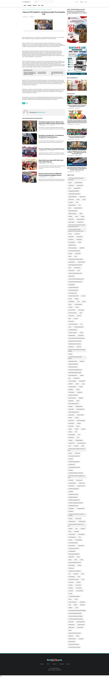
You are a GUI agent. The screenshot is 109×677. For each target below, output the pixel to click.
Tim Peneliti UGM (79, 590)
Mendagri (70, 406)
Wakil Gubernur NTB (80, 621)
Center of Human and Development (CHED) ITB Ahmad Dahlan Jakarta (76, 225)
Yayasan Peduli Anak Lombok (74, 647)
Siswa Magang (71, 576)
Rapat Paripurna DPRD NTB (74, 554)
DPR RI (79, 242)
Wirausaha (71, 635)
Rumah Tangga (71, 565)
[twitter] (80, 5)
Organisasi (76, 445)
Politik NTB (77, 531)
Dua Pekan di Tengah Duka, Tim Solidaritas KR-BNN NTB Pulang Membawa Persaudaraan (30, 73)
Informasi (76, 318)
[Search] (53, 2)
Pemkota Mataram (72, 483)
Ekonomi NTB (77, 253)
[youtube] (86, 5)
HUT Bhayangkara (78, 304)
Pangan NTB (77, 453)
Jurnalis (81, 332)
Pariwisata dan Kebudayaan (74, 461)
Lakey (83, 383)
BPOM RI (70, 216)
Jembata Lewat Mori (73, 332)
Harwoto (83, 295)
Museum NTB (71, 423)
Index (86, 1)
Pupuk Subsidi (81, 545)
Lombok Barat (71, 392)
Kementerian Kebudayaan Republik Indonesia (75, 357)
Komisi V (81, 375)
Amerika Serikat (80, 185)
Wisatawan (81, 638)
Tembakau (71, 587)
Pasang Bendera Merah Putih (74, 467)
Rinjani (70, 559)
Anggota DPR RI (77, 188)
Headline (29, 5)
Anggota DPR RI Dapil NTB (74, 191)
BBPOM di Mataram (72, 213)
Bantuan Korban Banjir (73, 210)
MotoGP (70, 417)
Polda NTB (83, 528)
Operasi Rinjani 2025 (81, 443)
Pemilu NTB (71, 480)
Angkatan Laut (82, 196)
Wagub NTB (71, 621)
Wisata (77, 635)
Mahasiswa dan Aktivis (73, 395)
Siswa (83, 573)
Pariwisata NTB (72, 464)
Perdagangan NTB (80, 508)
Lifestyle (81, 386)
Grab (78, 270)
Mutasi (78, 426)
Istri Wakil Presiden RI (73, 329)
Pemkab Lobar (79, 480)
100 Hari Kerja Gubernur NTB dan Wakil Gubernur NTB (75, 179)
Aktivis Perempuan (78, 182)
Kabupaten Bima (72, 335)
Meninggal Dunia (79, 406)
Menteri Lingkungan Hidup (74, 412)
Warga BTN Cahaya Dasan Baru (75, 633)
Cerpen (70, 233)
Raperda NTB (71, 556)
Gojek (70, 267)
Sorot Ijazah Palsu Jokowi (73, 579)
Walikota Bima (71, 627)
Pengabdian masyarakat (73, 505)
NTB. (79, 434)
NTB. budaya (71, 437)
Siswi (79, 576)
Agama (70, 182)
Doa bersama (79, 239)
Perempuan (71, 511)
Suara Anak (71, 582)
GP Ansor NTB (71, 270)
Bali (79, 205)
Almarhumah (71, 185)
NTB (39, 5)
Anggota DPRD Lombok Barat (74, 193)
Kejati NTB (79, 346)
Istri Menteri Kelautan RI (78, 326)
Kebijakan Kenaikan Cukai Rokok (75, 343)
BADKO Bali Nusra (72, 205)
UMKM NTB (82, 604)
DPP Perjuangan (72, 242)
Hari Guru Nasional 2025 (73, 290)
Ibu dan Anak (71, 315)
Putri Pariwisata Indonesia (74, 548)
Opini (70, 445)
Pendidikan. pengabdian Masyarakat (76, 502)
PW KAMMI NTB (72, 551)
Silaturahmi (76, 573)
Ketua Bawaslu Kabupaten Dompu (75, 369)
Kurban (77, 383)
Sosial (83, 579)
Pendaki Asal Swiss (81, 485)
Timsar (70, 599)
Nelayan (70, 431)
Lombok (69, 164)
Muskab (78, 423)
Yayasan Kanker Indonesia (74, 644)
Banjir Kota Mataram (78, 207)
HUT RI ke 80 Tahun (72, 312)
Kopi (69, 378)
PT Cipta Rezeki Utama (73, 542)
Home (25, 5)
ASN (77, 202)
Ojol (78, 437)
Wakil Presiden (71, 624)
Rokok (76, 559)
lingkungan (71, 389)
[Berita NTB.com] (26, 2)
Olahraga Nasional (79, 440)
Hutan (81, 312)
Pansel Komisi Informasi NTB (74, 456)
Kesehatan (82, 361)
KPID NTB (70, 383)
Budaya (82, 216)
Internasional (71, 321)
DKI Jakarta (71, 239)
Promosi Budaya (79, 539)
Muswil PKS (71, 426)
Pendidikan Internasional (73, 494)
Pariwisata (71, 458)
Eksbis (70, 256)
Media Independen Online (73, 403)
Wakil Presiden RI (81, 624)
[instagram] (84, 5)
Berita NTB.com (56, 668)
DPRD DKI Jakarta (72, 245)
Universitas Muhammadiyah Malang (75, 616)
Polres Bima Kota (72, 534)
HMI (78, 301)
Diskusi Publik (79, 236)
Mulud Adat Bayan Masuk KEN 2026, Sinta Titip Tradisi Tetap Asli (57, 73)
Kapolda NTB (80, 335)
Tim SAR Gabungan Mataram (74, 596)
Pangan (70, 453)
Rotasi (82, 559)
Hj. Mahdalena (71, 301)
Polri (80, 537)
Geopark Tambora (81, 262)
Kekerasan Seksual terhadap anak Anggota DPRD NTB (76, 350)
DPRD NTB (82, 247)
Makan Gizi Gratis (72, 397)
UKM (70, 604)
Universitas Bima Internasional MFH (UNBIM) (77, 610)
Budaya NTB (71, 219)
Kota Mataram (76, 378)
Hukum (70, 304)
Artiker (84, 199)
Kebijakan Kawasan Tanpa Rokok (75, 341)
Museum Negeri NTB (81, 420)
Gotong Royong (77, 267)
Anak (70, 188)
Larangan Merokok (72, 386)
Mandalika (81, 397)
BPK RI (81, 213)
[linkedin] (32, 106)
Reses (78, 556)
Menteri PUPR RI (80, 414)
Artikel (78, 199)
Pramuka (70, 539)
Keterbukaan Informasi (73, 366)
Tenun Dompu (78, 587)
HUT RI (77, 307)
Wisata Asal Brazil (72, 638)
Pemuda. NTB (71, 485)
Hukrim (84, 301)
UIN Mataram (82, 602)
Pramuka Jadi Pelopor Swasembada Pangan (42, 73)
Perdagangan (71, 508)
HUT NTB (70, 307)
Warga (70, 630)
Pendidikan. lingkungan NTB (74, 499)
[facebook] (23, 106)
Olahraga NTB (71, 443)
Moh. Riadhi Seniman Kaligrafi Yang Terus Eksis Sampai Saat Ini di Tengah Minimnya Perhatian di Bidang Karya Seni (77, 168)
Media (78, 400)
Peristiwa (70, 518)
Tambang (70, 585)
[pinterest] (30, 106)
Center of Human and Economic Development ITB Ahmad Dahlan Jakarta (75, 230)
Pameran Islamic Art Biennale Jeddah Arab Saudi (76, 449)
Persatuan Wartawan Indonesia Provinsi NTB (76, 525)
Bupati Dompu (80, 222)
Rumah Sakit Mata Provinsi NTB (75, 562)
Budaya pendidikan (80, 219)
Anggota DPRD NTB (72, 196)
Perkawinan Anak (72, 521)
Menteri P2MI (71, 414)
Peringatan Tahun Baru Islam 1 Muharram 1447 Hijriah (76, 515)
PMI (76, 528)
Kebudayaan (71, 346)
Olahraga (70, 440)
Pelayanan (71, 470)
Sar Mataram (71, 568)
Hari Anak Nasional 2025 (73, 287)
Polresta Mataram (72, 537)
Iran (81, 324)
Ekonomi (70, 253)
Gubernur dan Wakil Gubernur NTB (75, 273)
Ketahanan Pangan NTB (73, 364)
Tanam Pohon (78, 585)
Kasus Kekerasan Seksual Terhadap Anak (76, 338)
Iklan (70, 318)
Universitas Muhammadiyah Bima (75, 613)
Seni (69, 573)
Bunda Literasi (71, 222)
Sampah (79, 565)
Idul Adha (79, 315)
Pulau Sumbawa (72, 545)
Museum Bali (71, 420)
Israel (70, 326)
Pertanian (70, 528)
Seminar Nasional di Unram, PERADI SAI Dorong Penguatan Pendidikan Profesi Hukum (50, 174)
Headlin (70, 298)
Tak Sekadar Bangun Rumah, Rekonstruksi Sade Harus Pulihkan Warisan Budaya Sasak (51, 122)
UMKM (75, 604)
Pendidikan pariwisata (73, 497)
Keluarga (70, 353)
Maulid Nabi (71, 400)
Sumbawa (78, 582)
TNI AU (76, 599)
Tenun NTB (71, 590)
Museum (77, 417)
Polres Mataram (81, 534)
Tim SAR (70, 593)
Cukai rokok (77, 233)
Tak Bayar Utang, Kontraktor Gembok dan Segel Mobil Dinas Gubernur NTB (77, 106)
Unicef (77, 607)
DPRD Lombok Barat (72, 247)
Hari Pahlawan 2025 (72, 293)
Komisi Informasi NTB (73, 375)
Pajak (83, 445)
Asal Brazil (71, 202)
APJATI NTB (71, 199)
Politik (69, 133)
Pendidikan (71, 491)
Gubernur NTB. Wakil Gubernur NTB (75, 281)
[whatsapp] (82, 5)
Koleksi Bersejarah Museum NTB (75, 372)
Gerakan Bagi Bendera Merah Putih (75, 264)
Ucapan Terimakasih (72, 602)
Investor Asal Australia (73, 324)
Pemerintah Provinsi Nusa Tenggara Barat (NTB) (76, 476)
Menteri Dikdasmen (80, 409)
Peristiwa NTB (78, 518)
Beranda (23, 9)
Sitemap (81, 1)
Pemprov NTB (81, 483)
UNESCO (70, 607)
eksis (76, 256)
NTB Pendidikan (72, 434)
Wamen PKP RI (80, 627)
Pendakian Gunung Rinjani (73, 488)
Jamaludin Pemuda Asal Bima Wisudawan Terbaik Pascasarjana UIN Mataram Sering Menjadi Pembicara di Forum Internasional (77, 121)
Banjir (70, 207)
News (42, 5)
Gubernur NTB (71, 276)
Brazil (77, 216)
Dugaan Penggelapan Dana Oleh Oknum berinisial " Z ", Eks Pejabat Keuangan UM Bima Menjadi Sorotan (77, 152)
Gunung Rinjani (71, 284)
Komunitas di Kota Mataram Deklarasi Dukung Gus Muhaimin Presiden (77, 137)
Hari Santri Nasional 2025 (73, 295)
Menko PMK (71, 409)
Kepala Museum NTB (73, 361)
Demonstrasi (71, 236)
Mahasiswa (80, 392)
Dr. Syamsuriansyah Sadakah (74, 250)
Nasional (35, 5)
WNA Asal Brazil (72, 641)
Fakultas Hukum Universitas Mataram (76, 259)
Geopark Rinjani (72, 262)
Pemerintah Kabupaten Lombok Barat (76, 472)
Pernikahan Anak (82, 521)
